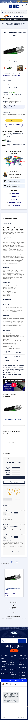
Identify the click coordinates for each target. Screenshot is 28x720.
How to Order (13, 669)
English (24, 19)
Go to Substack (14, 650)
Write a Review (17, 73)
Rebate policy (13, 676)
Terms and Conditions (3, 670)
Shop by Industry (5, 664)
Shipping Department (12, 663)
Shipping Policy (15, 196)
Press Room (4, 661)
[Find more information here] (14, 699)
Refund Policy (22, 670)
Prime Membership (13, 673)
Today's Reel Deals (15, 19)
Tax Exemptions (22, 667)
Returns (15, 199)
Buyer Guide (7, 76)
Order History (22, 672)
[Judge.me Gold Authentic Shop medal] (10, 491)
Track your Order (14, 667)
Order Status (15, 193)
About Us (3, 658)
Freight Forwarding (21, 663)
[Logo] (14, 6)
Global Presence (15, 205)
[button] (5, 74)
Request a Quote (14, 660)
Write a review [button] (14, 478)
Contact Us (3, 666)
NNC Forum (5, 19)
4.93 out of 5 (18, 462)
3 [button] (14, 551)
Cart (26, 6)
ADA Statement (4, 673)
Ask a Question (6, 75)
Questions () (17, 499)
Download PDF (16, 75)
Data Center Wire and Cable (23, 659)
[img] (6, 510)
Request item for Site (15, 202)
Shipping (5, 101)
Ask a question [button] (14, 482)
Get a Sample (22, 675)
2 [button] (12, 551)
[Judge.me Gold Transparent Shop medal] (17, 491)
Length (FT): (6, 112)
